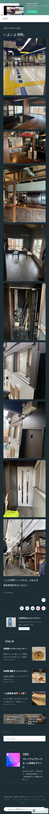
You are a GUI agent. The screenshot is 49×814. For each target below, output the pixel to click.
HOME (5, 18)
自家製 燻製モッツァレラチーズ (17, 671)
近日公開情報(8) (8, 593)
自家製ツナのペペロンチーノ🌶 (16, 648)
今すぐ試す (32, 12)
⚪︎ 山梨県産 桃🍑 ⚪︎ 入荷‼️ (15, 693)
